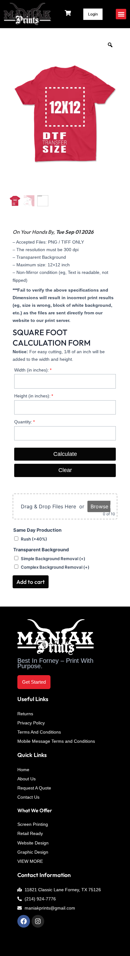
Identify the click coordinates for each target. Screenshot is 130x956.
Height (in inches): (32, 395)
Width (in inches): (31, 369)
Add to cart (30, 581)
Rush (34, 539)
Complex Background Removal (55, 567)
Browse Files (106, 506)
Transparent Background (41, 550)
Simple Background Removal (53, 558)
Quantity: (23, 421)
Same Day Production (37, 530)
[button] (121, 14)
